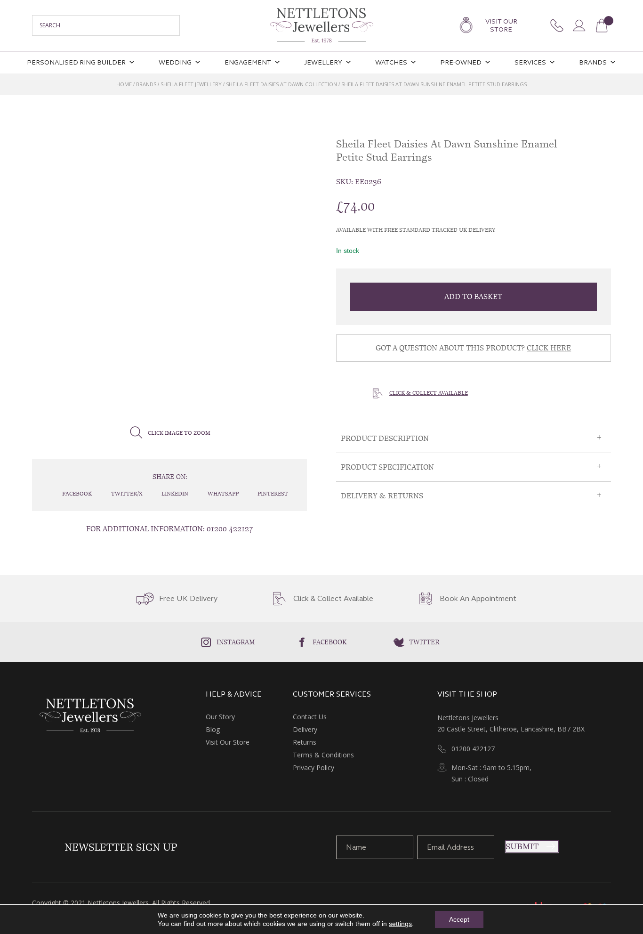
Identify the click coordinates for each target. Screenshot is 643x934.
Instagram (236, 642)
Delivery (305, 729)
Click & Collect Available (428, 393)
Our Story (220, 716)
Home (124, 84)
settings (400, 923)
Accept (459, 919)
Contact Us (310, 716)
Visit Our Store (501, 25)
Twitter (424, 642)
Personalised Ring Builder (76, 62)
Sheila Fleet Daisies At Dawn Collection (281, 84)
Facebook (330, 642)
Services (530, 62)
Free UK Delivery (188, 598)
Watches (391, 62)
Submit (522, 846)
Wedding (175, 62)
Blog (213, 729)
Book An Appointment (478, 598)
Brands (593, 62)
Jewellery (323, 62)
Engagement (248, 62)
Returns (304, 742)
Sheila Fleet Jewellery (191, 84)
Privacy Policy (313, 767)
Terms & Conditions (323, 754)
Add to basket (473, 296)
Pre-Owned (461, 62)
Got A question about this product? (473, 348)
